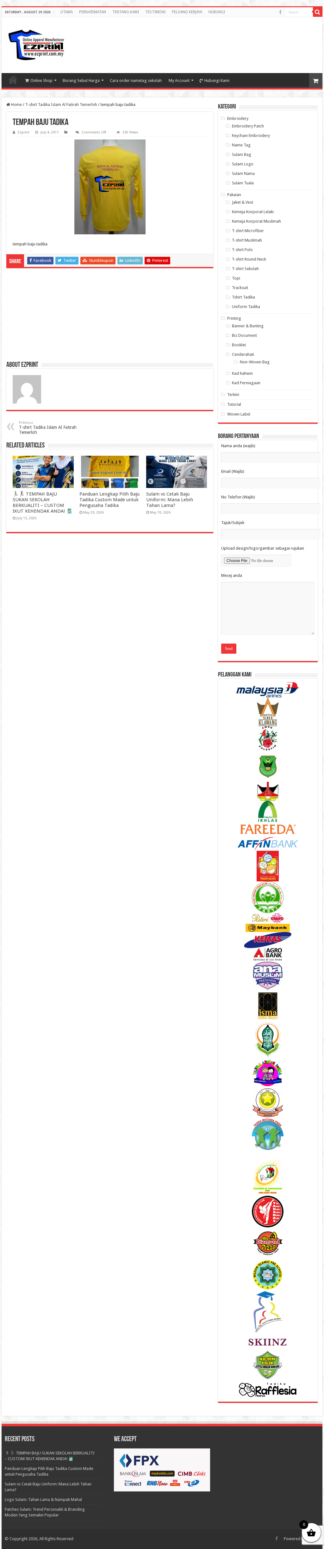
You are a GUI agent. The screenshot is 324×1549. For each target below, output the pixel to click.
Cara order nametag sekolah (136, 80)
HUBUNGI (217, 12)
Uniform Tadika (246, 306)
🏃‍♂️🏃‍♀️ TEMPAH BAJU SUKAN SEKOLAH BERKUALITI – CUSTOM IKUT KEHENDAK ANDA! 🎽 (42, 502)
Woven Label (238, 414)
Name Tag (241, 145)
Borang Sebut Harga (81, 80)
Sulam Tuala (243, 183)
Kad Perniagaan (246, 382)
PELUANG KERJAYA (187, 12)
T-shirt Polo (242, 249)
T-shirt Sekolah (245, 268)
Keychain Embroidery (251, 135)
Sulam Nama (243, 173)
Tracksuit (240, 287)
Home (16, 104)
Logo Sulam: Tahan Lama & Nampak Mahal (43, 1499)
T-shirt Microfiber (248, 230)
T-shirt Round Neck (249, 259)
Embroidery (237, 118)
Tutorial (234, 404)
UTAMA (66, 12)
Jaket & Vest (242, 202)
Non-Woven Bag (255, 362)
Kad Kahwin (242, 373)
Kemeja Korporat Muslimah (256, 221)
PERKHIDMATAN (92, 12)
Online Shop (41, 80)
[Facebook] (280, 12)
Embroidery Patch (248, 126)
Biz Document (244, 335)
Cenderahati (243, 354)
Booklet (239, 345)
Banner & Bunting (248, 326)
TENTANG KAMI (125, 12)
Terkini (233, 394)
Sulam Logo (242, 164)
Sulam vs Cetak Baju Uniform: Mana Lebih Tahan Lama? (169, 499)
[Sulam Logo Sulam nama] (36, 45)
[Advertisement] (267, 39)
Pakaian (234, 194)
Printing (234, 318)
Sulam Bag (241, 154)
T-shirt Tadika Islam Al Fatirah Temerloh (61, 104)
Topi (236, 278)
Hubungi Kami (216, 80)
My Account (179, 80)
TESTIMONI (155, 12)
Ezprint (23, 132)
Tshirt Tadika (243, 297)
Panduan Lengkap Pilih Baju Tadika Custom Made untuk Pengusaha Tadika (109, 499)
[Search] (317, 12)
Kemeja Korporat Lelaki (253, 211)
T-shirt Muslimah (247, 240)
